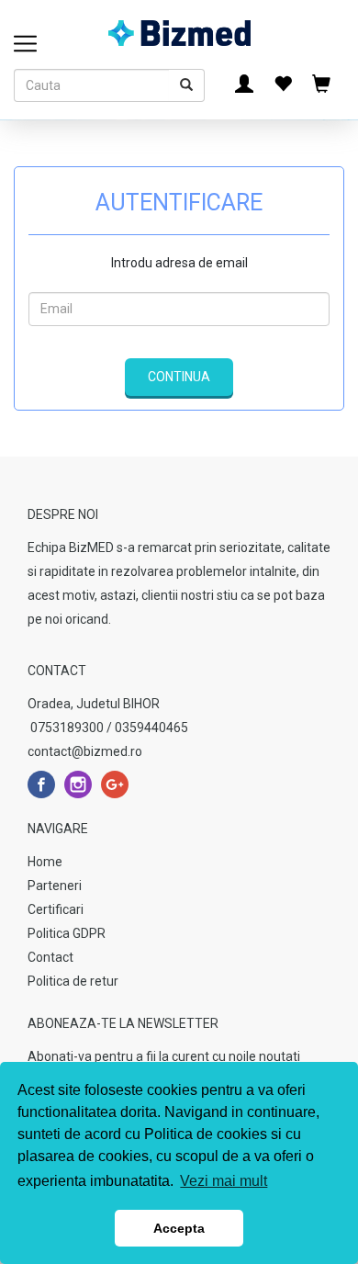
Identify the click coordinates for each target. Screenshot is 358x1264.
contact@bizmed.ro (85, 751)
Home (45, 861)
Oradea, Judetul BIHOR (94, 703)
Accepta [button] (179, 1228)
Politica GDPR (67, 933)
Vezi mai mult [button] (223, 1181)
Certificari (56, 909)
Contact (50, 957)
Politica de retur (73, 981)
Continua (179, 376)
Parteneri (55, 885)
